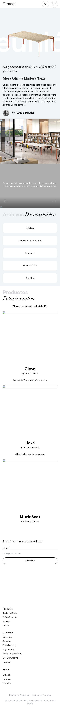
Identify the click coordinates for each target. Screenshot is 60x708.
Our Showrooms (10, 657)
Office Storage (10, 617)
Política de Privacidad (19, 695)
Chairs (6, 625)
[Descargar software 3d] (30, 579)
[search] (45, 4)
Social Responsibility (12, 653)
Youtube (7, 683)
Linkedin (6, 674)
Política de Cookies (41, 695)
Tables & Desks (10, 613)
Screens (6, 621)
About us (7, 641)
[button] (6, 201)
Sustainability (9, 645)
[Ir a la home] (13, 534)
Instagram (7, 679)
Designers (7, 637)
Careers (6, 662)
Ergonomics (8, 649)
